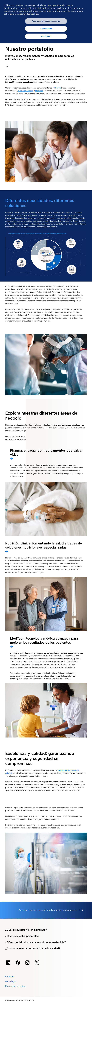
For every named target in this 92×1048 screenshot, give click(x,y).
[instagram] (27, 962)
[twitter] (37, 962)
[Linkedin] (8, 962)
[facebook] (18, 962)
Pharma (57, 88)
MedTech (39, 91)
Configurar (46, 36)
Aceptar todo (46, 29)
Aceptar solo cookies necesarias (46, 21)
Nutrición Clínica (25, 91)
